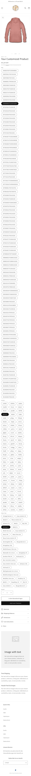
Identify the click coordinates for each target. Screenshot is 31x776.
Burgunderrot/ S (20, 586)
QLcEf (12, 440)
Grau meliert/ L (7, 586)
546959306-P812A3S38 (9, 96)
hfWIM (12, 425)
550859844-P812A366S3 (9, 356)
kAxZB (4, 498)
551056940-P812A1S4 (9, 389)
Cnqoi (4, 491)
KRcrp (12, 506)
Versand (7, 64)
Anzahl (2, 589)
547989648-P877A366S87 (10, 254)
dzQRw (20, 506)
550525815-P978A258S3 (9, 334)
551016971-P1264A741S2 (9, 378)
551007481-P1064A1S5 (9, 375)
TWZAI (12, 502)
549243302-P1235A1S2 (9, 309)
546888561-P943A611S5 (9, 81)
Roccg (4, 436)
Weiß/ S (5, 582)
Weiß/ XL (15, 527)
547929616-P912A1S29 (9, 210)
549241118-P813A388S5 (9, 305)
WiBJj (19, 462)
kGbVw (12, 403)
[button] (2, 8)
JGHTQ (12, 465)
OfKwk (12, 484)
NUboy (12, 495)
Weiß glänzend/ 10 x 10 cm (10, 571)
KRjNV (11, 473)
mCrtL (20, 421)
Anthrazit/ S (6, 567)
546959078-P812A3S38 (9, 100)
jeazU (19, 476)
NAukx (5, 410)
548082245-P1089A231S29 (10, 261)
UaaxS (12, 487)
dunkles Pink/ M (7, 556)
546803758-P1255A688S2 (10, 70)
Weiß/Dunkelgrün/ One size (10, 575)
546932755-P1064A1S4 (9, 89)
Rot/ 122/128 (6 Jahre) (9, 560)
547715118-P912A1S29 (9, 177)
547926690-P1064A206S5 (10, 202)
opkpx (20, 403)
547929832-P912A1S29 (9, 217)
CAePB (5, 407)
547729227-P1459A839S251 (10, 180)
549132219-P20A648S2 (9, 283)
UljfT (4, 465)
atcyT (11, 491)
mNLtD (5, 480)
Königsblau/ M (23, 553)
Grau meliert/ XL (20, 531)
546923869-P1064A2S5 (9, 85)
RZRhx (20, 454)
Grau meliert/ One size (9, 564)
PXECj (4, 462)
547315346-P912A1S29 (9, 118)
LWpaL (19, 451)
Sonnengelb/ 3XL (8, 542)
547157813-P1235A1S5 (9, 107)
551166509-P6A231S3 (9, 393)
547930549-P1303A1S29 (9, 232)
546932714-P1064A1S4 (9, 92)
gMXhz (12, 454)
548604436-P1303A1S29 (9, 279)
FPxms (20, 425)
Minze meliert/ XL (16, 520)
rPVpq (20, 480)
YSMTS (20, 484)
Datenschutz (6, 720)
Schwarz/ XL (6, 523)
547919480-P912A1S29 (9, 195)
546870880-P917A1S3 (9, 78)
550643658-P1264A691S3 (10, 338)
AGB (4, 712)
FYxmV (13, 480)
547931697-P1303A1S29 (9, 250)
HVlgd (4, 506)
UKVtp (4, 509)
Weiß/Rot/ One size (8, 578)
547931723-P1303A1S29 (9, 243)
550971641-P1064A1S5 (9, 367)
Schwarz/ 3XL (23, 564)
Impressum (6, 716)
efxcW (19, 469)
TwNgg (12, 447)
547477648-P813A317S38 (10, 166)
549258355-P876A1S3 (9, 323)
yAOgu (12, 418)
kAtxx (20, 447)
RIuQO (5, 454)
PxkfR (4, 451)
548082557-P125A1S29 (9, 268)
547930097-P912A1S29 (9, 228)
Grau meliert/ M (21, 516)
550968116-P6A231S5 (9, 364)
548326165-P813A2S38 (9, 272)
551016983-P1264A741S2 (9, 382)
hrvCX (18, 473)
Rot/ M (25, 582)
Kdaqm (20, 436)
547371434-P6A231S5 (9, 133)
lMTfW (20, 410)
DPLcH (12, 436)
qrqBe (12, 462)
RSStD (13, 414)
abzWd (5, 502)
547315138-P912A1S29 (9, 111)
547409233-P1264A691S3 (10, 151)
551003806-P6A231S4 (9, 371)
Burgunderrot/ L (21, 542)
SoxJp (20, 443)
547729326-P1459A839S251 (10, 184)
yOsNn (12, 476)
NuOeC (5, 421)
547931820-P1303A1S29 (9, 246)
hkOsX (20, 407)
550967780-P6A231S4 (9, 360)
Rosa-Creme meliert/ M (9, 538)
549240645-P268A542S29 (10, 294)
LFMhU (5, 429)
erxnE (12, 432)
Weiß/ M (5, 520)
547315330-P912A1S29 (9, 114)
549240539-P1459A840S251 (10, 290)
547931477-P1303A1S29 (9, 239)
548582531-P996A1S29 (9, 276)
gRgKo (5, 432)
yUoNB (12, 410)
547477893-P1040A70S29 (10, 169)
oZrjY (12, 498)
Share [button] (4, 626)
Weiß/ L (16, 523)
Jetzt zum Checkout (15, 603)
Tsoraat (13, 773)
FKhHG (12, 469)
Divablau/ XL (21, 578)
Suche (5, 709)
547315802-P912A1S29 (9, 129)
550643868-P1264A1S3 (9, 345)
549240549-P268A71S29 (9, 298)
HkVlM (4, 476)
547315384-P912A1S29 (9, 122)
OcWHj (20, 432)
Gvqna (5, 443)
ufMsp (12, 451)
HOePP (20, 502)
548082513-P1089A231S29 (10, 265)
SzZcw (4, 425)
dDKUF (5, 487)
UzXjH (4, 418)
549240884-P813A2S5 (9, 301)
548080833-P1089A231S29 (10, 257)
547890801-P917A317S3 (9, 188)
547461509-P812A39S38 (9, 158)
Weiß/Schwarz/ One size (9, 549)
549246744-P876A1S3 (9, 316)
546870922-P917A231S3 (9, 74)
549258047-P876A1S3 (9, 327)
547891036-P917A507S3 (9, 191)
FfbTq (4, 495)
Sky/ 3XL (24, 523)
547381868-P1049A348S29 (10, 144)
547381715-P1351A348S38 (10, 140)
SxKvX (20, 429)
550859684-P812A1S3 (9, 353)
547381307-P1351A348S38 (10, 136)
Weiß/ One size (7, 531)
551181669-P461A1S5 (8, 397)
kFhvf (4, 458)
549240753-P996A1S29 (9, 287)
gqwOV (13, 443)
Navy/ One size (17, 534)
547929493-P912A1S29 (9, 213)
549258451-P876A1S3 (9, 331)
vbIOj (4, 469)
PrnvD (19, 491)
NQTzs (19, 440)
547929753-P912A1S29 (9, 206)
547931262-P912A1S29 (9, 235)
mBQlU (19, 458)
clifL (4, 473)
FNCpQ (20, 418)
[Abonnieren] (26, 763)
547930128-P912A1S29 (9, 224)
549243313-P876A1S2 (9, 312)
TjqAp (12, 421)
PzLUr (12, 407)
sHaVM (20, 509)
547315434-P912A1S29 (9, 125)
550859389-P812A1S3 (9, 349)
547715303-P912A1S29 (9, 173)
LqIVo (19, 465)
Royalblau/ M (15, 582)
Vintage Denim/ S (8, 516)
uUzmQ (13, 509)
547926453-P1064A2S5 (9, 199)
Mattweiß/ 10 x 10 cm (9, 553)
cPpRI (19, 495)
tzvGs (20, 487)
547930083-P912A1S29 (9, 221)
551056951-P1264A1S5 (9, 386)
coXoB (4, 403)
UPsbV (5, 484)
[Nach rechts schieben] (19, 54)
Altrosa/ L (6, 527)
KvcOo (4, 447)
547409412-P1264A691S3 (10, 155)
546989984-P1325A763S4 (10, 103)
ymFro (13, 429)
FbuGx (5, 440)
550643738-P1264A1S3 (9, 342)
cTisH (11, 458)
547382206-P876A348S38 (10, 147)
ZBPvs (19, 498)
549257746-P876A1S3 (9, 320)
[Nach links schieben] (12, 54)
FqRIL (20, 414)
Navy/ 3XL (5, 534)
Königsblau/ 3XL (7, 545)
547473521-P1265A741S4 (10, 162)
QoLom (5, 414)
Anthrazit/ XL (20, 556)
